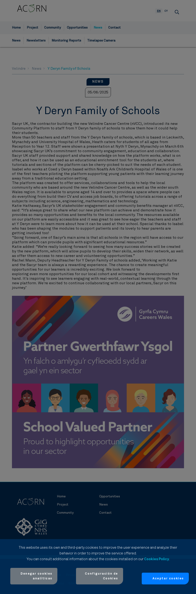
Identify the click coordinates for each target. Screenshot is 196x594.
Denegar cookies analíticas (36, 576)
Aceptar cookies (168, 578)
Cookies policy (156, 559)
